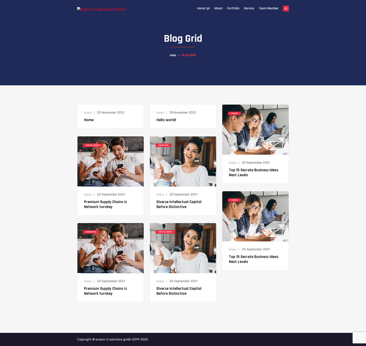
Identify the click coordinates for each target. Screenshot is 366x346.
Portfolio (233, 8)
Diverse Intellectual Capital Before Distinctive (179, 204)
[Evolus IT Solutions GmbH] (101, 9)
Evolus (88, 113)
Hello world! (166, 120)
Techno (234, 113)
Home (173, 55)
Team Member (269, 8)
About (218, 8)
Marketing (164, 145)
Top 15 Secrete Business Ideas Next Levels (253, 172)
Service (249, 8)
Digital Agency (93, 145)
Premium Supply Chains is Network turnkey (105, 204)
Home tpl (203, 8)
